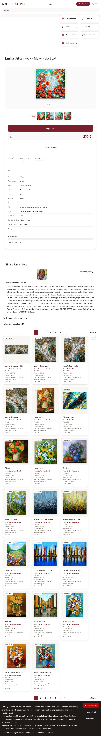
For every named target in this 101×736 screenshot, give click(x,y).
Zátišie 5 (66, 468)
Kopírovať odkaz (39, 158)
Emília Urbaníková (15, 369)
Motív (68, 27)
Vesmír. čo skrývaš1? (41, 366)
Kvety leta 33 (9, 621)
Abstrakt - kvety (68, 417)
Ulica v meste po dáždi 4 (43, 570)
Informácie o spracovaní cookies (39, 732)
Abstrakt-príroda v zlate (71, 519)
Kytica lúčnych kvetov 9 (42, 672)
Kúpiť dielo (50, 128)
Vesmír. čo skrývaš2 (70, 366)
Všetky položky (71, 19)
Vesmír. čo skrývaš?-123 (14, 366)
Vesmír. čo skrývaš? (12, 417)
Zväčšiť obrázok (50, 105)
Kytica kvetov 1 (68, 621)
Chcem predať (91, 35)
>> (93, 337)
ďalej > (93, 332)
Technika (89, 19)
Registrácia (95, 4)
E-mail (29, 158)
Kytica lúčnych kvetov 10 (13, 672)
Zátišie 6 (8, 468)
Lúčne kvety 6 (10, 570)
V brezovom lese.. (11, 519)
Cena (88, 27)
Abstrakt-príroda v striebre (43, 519)
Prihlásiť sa (84, 4)
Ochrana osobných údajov (13, 732)
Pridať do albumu (51, 147)
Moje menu (70, 43)
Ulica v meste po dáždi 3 (72, 570)
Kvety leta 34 (38, 417)
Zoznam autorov (71, 35)
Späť (7, 51)
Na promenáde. (39, 621)
